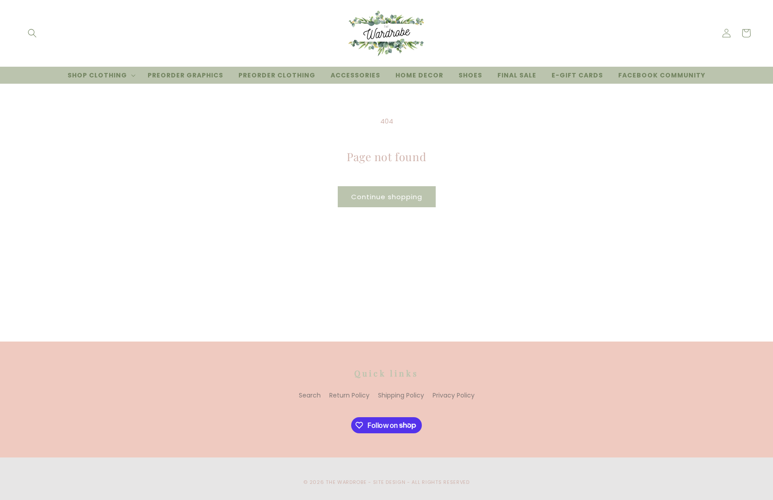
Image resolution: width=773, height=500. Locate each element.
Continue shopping (386, 196)
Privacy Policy (454, 395)
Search (310, 395)
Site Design (389, 482)
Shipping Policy (401, 395)
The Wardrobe (346, 482)
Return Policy (349, 395)
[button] (32, 33)
